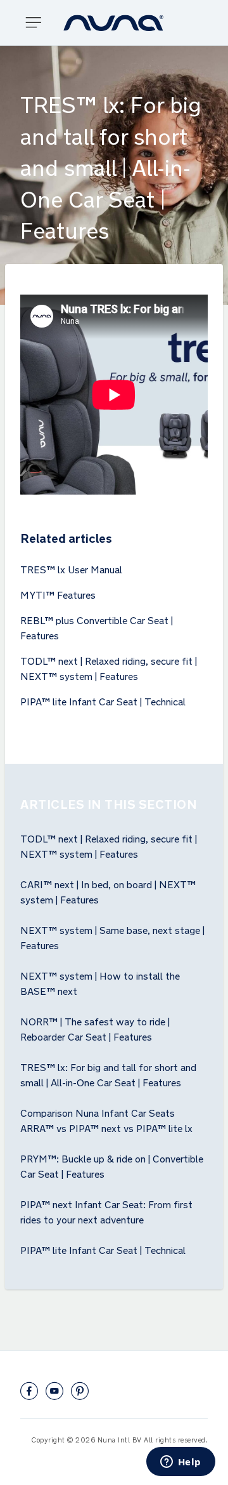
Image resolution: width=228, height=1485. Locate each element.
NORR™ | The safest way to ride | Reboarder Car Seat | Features (95, 1028)
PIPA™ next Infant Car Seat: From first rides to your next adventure (106, 1211)
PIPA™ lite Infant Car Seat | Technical (103, 700)
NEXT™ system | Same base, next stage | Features (112, 936)
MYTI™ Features (58, 593)
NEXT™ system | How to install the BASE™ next (100, 982)
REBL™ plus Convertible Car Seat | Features (96, 626)
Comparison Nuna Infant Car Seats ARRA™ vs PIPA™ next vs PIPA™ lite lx (106, 1119)
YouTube (54, 1391)
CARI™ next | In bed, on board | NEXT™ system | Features (108, 891)
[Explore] (38, 23)
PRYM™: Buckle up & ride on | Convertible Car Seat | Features (111, 1165)
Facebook (29, 1391)
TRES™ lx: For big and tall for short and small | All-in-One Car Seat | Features (108, 1073)
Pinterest (80, 1391)
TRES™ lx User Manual (71, 568)
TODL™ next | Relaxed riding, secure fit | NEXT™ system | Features (108, 667)
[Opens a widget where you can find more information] (180, 1463)
